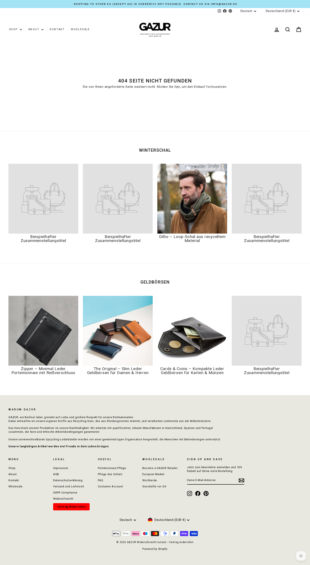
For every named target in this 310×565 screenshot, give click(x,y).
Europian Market (153, 474)
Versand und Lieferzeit (68, 486)
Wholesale (80, 29)
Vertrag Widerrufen (71, 506)
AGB (56, 474)
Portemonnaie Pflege (112, 468)
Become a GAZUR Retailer (160, 468)
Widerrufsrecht (63, 498)
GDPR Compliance (65, 492)
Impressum (60, 468)
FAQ (100, 480)
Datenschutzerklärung (68, 480)
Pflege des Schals (110, 474)
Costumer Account (110, 486)
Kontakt (57, 29)
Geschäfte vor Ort (154, 486)
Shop (14, 29)
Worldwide (149, 480)
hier (177, 87)
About (34, 29)
